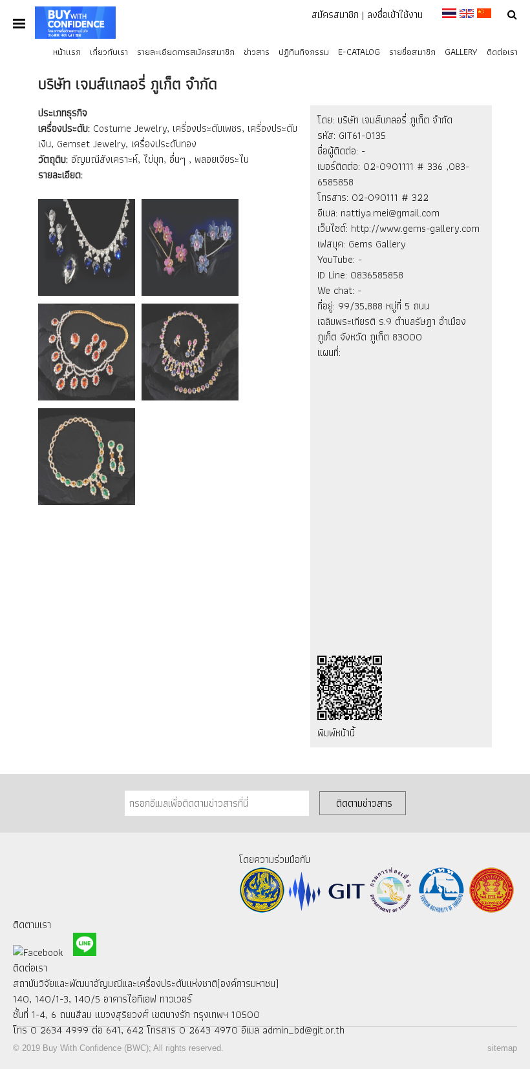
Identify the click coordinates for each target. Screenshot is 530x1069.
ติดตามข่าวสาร (364, 803)
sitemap (502, 1048)
